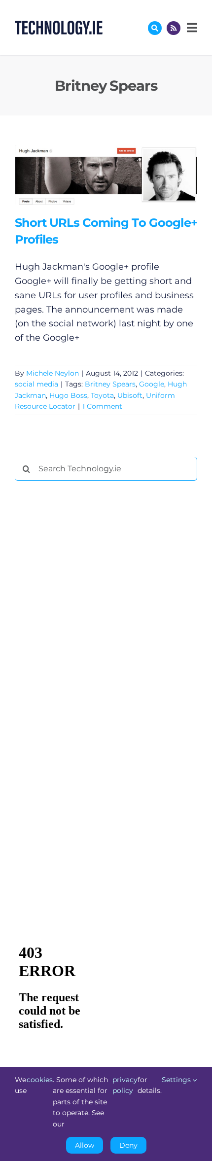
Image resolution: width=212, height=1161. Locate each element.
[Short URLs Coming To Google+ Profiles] (106, 175)
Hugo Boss (68, 395)
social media (36, 384)
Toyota (102, 395)
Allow (84, 1145)
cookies (40, 1079)
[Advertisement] (89, 638)
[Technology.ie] (59, 25)
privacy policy (125, 1085)
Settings (177, 1079)
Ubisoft (129, 395)
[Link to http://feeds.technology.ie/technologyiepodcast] (173, 28)
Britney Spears (110, 384)
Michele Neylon (52, 373)
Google (151, 384)
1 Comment (102, 406)
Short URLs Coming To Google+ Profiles (91, 174)
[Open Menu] (190, 27)
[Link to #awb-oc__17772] (155, 28)
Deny (128, 1145)
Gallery (120, 174)
